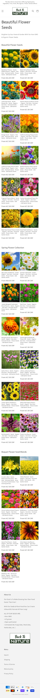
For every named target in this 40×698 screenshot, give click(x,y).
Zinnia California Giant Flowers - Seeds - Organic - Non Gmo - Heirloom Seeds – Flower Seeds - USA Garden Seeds (11, 512)
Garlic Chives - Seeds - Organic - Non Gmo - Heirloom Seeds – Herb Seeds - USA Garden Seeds (10, 372)
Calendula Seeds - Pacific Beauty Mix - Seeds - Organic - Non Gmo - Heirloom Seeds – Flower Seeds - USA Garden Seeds (10, 105)
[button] (2, 11)
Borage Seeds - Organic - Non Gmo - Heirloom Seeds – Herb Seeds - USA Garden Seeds (10, 136)
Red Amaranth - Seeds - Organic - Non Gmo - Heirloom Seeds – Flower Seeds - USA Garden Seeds (10, 436)
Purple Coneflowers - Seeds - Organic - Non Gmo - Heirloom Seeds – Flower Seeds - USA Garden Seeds (28, 436)
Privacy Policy (8, 674)
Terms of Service (9, 664)
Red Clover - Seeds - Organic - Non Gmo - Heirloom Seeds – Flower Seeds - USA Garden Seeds (28, 306)
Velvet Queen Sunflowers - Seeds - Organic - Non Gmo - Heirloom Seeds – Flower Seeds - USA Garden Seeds (29, 544)
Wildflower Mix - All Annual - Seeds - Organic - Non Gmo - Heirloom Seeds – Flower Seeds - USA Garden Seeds (10, 576)
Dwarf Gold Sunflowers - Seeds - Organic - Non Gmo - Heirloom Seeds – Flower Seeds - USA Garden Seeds (29, 232)
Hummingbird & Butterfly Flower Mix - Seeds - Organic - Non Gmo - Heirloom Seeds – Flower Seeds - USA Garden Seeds (28, 341)
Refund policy (8, 669)
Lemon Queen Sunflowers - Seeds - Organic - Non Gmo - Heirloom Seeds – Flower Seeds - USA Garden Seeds (10, 405)
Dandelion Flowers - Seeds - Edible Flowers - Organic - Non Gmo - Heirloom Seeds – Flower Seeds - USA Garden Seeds (10, 72)
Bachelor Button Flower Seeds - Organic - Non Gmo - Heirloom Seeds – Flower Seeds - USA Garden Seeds (29, 169)
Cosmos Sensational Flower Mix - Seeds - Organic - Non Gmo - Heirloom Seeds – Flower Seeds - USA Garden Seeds (29, 200)
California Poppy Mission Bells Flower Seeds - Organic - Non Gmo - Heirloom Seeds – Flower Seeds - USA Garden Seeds (10, 169)
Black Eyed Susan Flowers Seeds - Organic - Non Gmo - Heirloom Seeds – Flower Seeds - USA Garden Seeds (11, 232)
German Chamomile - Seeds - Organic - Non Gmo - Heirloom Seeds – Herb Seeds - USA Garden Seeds (28, 275)
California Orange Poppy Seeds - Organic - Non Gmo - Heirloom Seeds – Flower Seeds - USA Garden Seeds (29, 137)
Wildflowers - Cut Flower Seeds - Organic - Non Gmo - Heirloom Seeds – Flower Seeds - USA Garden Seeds (29, 512)
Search (6, 655)
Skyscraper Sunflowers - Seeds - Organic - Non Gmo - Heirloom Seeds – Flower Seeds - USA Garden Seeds (10, 275)
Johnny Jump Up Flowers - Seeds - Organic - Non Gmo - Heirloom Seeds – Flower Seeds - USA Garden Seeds (29, 373)
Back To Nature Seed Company (21, 694)
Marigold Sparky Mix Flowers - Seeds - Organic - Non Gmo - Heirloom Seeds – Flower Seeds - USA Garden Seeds (10, 340)
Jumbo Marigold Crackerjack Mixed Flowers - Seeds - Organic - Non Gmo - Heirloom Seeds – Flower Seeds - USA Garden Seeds (10, 307)
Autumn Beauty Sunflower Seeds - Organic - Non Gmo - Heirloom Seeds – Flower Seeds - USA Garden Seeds (29, 104)
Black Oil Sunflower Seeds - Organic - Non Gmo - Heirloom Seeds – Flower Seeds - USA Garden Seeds (28, 72)
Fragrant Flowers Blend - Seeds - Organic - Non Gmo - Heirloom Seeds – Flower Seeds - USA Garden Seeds (10, 200)
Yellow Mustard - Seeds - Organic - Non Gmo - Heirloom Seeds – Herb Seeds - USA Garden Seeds (28, 479)
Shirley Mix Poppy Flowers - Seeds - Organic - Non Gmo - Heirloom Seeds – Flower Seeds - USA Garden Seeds (29, 405)
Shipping (7, 660)
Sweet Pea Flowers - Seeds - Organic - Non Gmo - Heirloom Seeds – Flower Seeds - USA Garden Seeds (10, 544)
